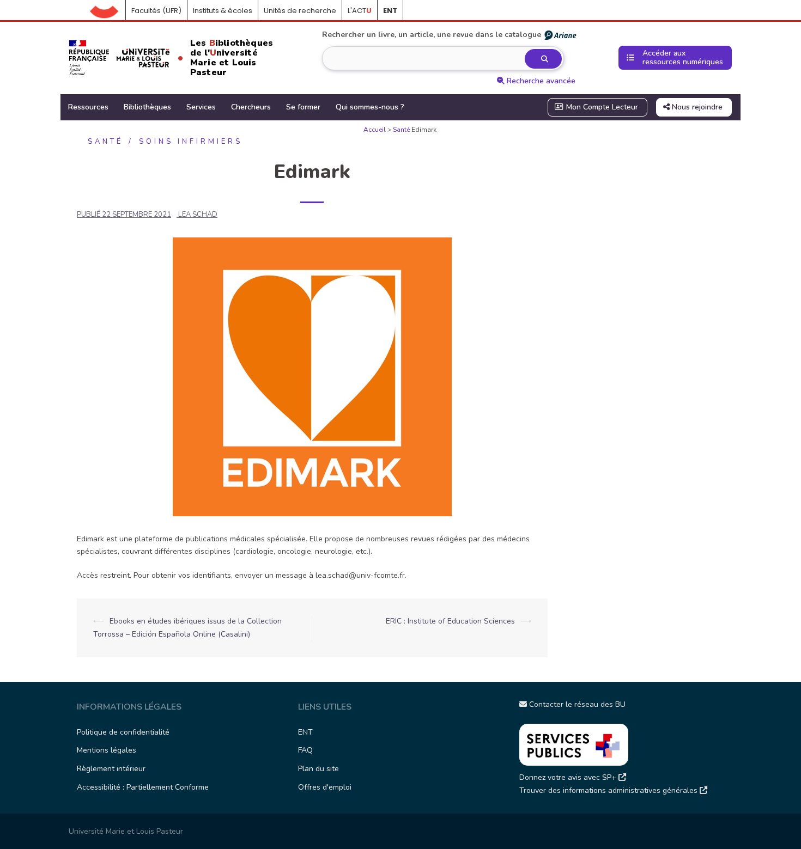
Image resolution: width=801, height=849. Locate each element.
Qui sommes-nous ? (370, 107)
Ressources (88, 107)
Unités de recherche (300, 10)
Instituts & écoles (222, 10)
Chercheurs (251, 107)
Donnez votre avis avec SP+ (568, 777)
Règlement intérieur (111, 769)
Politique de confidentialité (123, 732)
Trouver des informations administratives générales (609, 790)
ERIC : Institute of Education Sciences (450, 621)
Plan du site (318, 769)
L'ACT (360, 10)
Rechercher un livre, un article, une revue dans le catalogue (431, 34)
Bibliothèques (147, 107)
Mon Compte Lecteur (601, 107)
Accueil (108, 11)
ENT (305, 732)
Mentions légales (106, 750)
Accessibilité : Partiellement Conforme (143, 787)
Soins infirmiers (190, 141)
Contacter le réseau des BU (576, 704)
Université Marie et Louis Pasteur (126, 831)
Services (201, 107)
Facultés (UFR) (156, 10)
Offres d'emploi (324, 787)
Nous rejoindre (696, 107)
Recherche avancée (540, 81)
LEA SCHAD (197, 214)
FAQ (305, 750)
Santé (401, 129)
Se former (303, 107)
